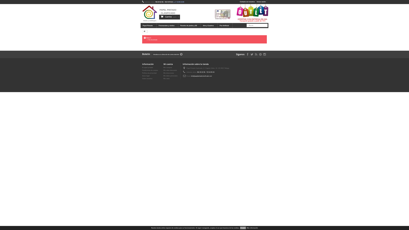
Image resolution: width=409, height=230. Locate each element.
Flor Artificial (224, 25)
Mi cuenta (168, 64)
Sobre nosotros (147, 78)
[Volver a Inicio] (144, 31)
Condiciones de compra (150, 70)
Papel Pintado (148, 25)
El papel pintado (147, 67)
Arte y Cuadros (208, 25)
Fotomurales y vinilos (166, 25)
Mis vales (166, 78)
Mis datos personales (170, 76)
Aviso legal (146, 76)
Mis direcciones (168, 73)
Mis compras (167, 67)
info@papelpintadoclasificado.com (201, 76)
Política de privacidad (149, 73)
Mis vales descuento (170, 70)
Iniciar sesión (261, 2)
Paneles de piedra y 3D (188, 25)
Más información (252, 228)
